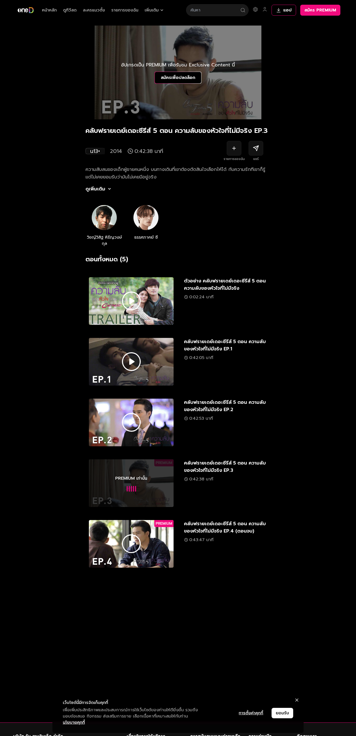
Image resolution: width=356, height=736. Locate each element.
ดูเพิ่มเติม (95, 189)
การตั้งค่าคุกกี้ (251, 713)
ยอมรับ (282, 713)
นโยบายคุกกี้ (74, 722)
